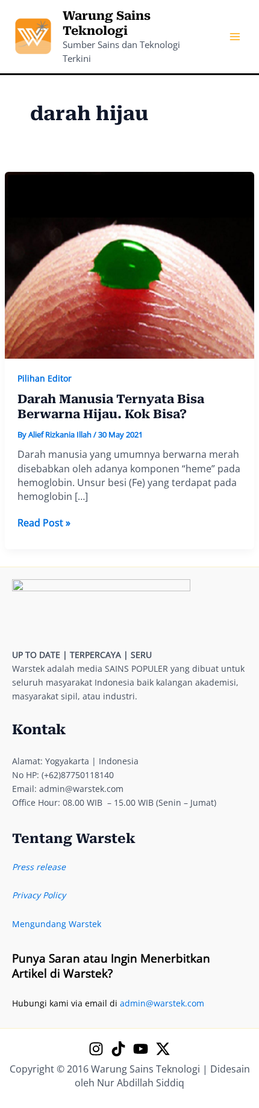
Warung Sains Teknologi (107, 23)
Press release (39, 866)
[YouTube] (140, 1048)
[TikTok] (118, 1048)
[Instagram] (96, 1048)
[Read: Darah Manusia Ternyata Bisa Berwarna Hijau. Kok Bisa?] (130, 264)
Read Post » (43, 523)
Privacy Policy (39, 895)
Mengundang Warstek (56, 924)
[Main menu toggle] (234, 37)
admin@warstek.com (162, 1003)
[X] (162, 1048)
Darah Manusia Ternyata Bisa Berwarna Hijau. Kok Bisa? (110, 406)
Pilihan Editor (44, 378)
